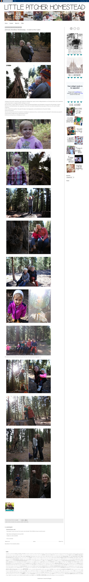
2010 (56, 553)
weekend (21, 575)
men (19, 566)
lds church (34, 564)
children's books (63, 557)
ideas (37, 563)
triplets (37, 573)
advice (51, 554)
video (82, 573)
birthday (64, 556)
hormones (23, 563)
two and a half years (58, 573)
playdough (33, 569)
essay (7, 560)
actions (43, 554)
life (42, 564)
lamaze (30, 564)
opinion (43, 567)
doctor (64, 559)
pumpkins (79, 569)
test (76, 572)
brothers (30, 557)
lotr (46, 564)
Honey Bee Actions (18, 563)
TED (68, 572)
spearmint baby (16, 572)
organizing (50, 567)
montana (40, 566)
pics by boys (20, 569)
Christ (68, 557)
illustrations (43, 563)
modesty (31, 566)
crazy (35, 559)
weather (18, 575)
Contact (11, 23)
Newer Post (7, 541)
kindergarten (20, 564)
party (68, 567)
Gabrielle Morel (77, 560)
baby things (28, 556)
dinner (57, 559)
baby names (17, 556)
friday (63, 560)
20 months (49, 553)
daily (43, 559)
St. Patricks (27, 572)
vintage (7, 575)
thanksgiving (79, 572)
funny (73, 560)
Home (6, 23)
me (73, 564)
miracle (28, 566)
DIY (62, 559)
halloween (52, 562)
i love (34, 563)
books (76, 556)
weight (30, 575)
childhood (58, 557)
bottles (79, 556)
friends (70, 560)
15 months (27, 553)
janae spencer (66, 563)
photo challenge (80, 567)
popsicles (48, 569)
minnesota (25, 566)
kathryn (78, 563)
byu (36, 557)
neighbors (81, 566)
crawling (32, 559)
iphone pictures (58, 563)
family (18, 560)
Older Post (61, 541)
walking (12, 575)
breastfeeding (9, 557)
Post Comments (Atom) (14, 543)
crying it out (38, 559)
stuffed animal (38, 572)
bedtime (44, 556)
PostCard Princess (9, 529)
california (38, 557)
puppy (82, 569)
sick (60, 570)
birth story (60, 556)
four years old (59, 560)
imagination (47, 563)
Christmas (71, 557)
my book (75, 566)
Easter (73, 559)
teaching (66, 572)
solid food (11, 572)
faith (14, 560)
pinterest (30, 569)
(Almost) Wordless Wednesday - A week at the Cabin (22, 30)
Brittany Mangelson (15, 557)
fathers (40, 560)
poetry (40, 569)
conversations (16, 559)
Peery (70, 567)
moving (70, 566)
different (54, 559)
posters (55, 569)
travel (31, 573)
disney (60, 559)
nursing (33, 567)
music (73, 566)
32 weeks (80, 553)
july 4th (75, 563)
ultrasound (67, 573)
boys (82, 556)
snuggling (7, 572)
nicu (21, 567)
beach (34, 556)
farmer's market (31, 560)
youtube (61, 575)
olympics (36, 567)
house (30, 563)
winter (32, 575)
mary (69, 564)
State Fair (31, 572)
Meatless (81, 564)
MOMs (34, 566)
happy (59, 562)
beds (41, 556)
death (45, 559)
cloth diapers (76, 557)
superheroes (47, 572)
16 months (31, 553)
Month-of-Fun (45, 566)
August (69, 554)
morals (49, 566)
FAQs (22, 23)
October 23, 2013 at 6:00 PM (12, 535)
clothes (80, 557)
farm (28, 560)
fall (16, 560)
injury (50, 563)
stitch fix (34, 572)
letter (40, 564)
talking (57, 572)
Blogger (49, 578)
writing (52, 575)
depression (48, 559)
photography (14, 569)
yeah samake (56, 575)
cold (82, 557)
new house (11, 567)
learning (37, 564)
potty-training (59, 569)
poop (45, 569)
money (37, 566)
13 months (19, 553)
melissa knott (8, 566)
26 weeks (63, 553)
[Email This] (21, 520)
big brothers (52, 556)
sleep (74, 570)
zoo (63, 575)
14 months (24, 553)
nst (25, 567)
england (81, 559)
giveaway (11, 562)
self (47, 570)
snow (82, 570)
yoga (59, 575)
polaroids (43, 569)
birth (57, 556)
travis (34, 573)
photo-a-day (9, 569)
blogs (67, 556)
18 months (38, 553)
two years (63, 573)
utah (74, 573)
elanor (79, 559)
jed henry (71, 563)
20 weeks (53, 553)
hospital (27, 563)
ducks (66, 559)
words (48, 575)
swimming (53, 572)
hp (32, 563)
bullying (34, 557)
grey (35, 562)
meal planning (77, 564)
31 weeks (77, 553)
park (66, 567)
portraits (51, 569)
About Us (17, 23)
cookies (24, 559)
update (71, 573)
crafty (30, 559)
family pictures (23, 560)
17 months (35, 553)
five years (46, 560)
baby (79, 554)
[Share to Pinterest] (27, 520)
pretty (72, 569)
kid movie (14, 564)
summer (42, 572)
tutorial (42, 573)
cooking (27, 559)
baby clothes (12, 556)
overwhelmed (58, 567)
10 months (7, 553)
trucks (39, 573)
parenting (63, 567)
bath (32, 556)
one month (40, 567)
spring (24, 572)
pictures (25, 569)
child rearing (53, 557)
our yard (54, 567)
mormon (52, 566)
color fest (7, 559)
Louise (48, 564)
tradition (28, 573)
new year (14, 567)
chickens (49, 557)
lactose (28, 564)
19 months (42, 553)
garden (81, 560)
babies (76, 554)
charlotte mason (45, 557)
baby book (8, 556)
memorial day (16, 566)
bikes (55, 556)
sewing (50, 570)
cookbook (21, 559)
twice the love (46, 573)
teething (71, 572)
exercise (11, 560)
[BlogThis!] (23, 520)
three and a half (14, 573)
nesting (7, 567)
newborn (18, 567)
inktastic (53, 563)
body (71, 556)
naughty (78, 566)
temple (74, 572)
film (43, 560)
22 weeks (60, 553)
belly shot (48, 556)
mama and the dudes (59, 564)
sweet (51, 572)
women (35, 575)
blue (69, 556)
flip (52, 560)
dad (41, 559)
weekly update (26, 575)
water (15, 575)
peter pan (75, 567)
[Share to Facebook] (25, 520)
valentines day (78, 573)
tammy (59, 572)
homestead (13, 563)
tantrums (62, 572)
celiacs (41, 557)
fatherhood (37, 560)
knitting (23, 564)
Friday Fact (67, 560)
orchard (47, 567)
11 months (11, 553)
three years (19, 573)
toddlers (23, 573)
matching (71, 564)
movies (67, 566)
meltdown (12, 566)
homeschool (8, 563)
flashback (50, 560)
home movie (76, 562)
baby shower (23, 556)
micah (21, 566)
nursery (27, 567)
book (74, 556)
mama (54, 564)
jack (63, 563)
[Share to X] (24, 520)
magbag (51, 564)
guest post (43, 562)
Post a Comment (10, 538)
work (50, 575)
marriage (65, 564)
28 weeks (67, 553)
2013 (57, 553)
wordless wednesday (42, 575)
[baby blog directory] (9, 511)
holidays (69, 562)
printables (75, 569)
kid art (10, 564)
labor (26, 564)
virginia (10, 575)
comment (10, 559)
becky (36, 556)
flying (54, 560)
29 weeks (70, 553)
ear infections (70, 559)
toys (26, 573)
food (56, 560)
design (51, 559)
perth (72, 567)
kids (16, 564)
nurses (30, 567)
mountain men (63, 566)
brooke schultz (21, 557)
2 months (45, 553)
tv (43, 573)
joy (73, 563)
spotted (21, 572)
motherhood (57, 566)
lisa (43, 564)
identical (39, 563)
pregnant (68, 569)
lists (45, 564)
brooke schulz (26, 557)
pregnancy (64, 569)
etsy (9, 560)
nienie (23, 567)
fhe (41, 560)
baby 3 (82, 554)
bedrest (39, 556)
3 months (73, 553)
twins (53, 573)
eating (76, 559)
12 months (15, 553)
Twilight (50, 573)
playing (37, 569)
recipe (26, 570)
